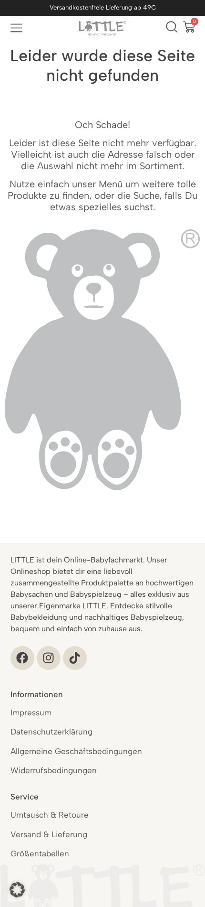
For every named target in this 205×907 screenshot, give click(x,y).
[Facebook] (22, 658)
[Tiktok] (75, 658)
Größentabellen (39, 853)
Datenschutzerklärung (51, 731)
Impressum (30, 712)
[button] (17, 890)
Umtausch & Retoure (49, 815)
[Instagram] (49, 658)
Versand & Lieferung (48, 834)
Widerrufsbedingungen (53, 770)
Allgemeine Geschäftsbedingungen (76, 751)
